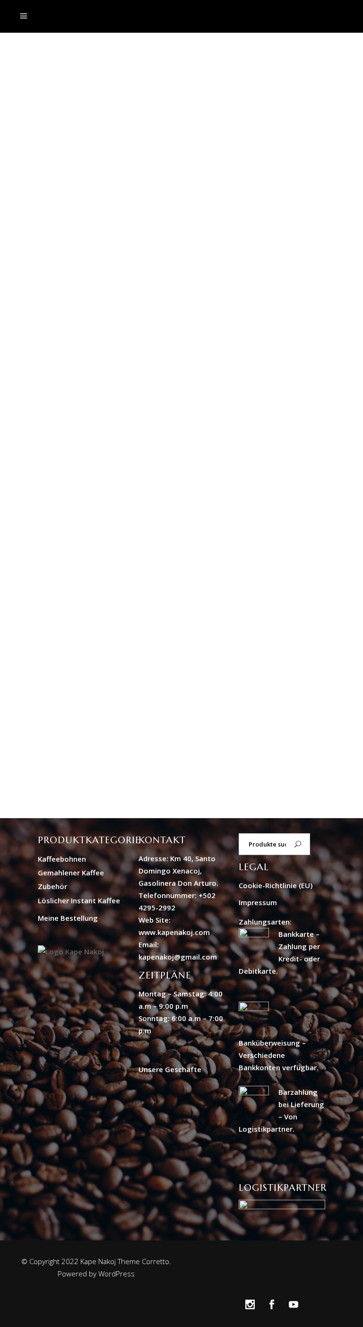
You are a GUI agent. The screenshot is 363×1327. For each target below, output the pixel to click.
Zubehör (52, 886)
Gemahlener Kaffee (71, 872)
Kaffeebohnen (62, 859)
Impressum (258, 902)
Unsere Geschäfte (169, 1069)
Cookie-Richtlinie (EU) (275, 885)
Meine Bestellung (68, 918)
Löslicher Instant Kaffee (79, 900)
